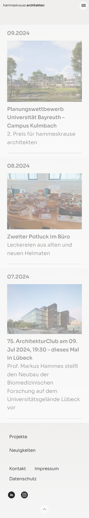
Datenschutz (23, 479)
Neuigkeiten (22, 450)
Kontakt (17, 468)
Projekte (18, 436)
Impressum (47, 468)
